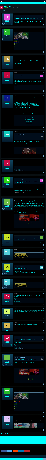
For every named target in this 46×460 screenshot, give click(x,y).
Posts (3, 24)
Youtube (29, 116)
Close (44, 458)
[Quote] (43, 25)
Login (27, 442)
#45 (43, 95)
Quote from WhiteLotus (19, 266)
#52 (43, 263)
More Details (41, 458)
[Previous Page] (1, 10)
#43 (43, 56)
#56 (43, 322)
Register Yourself (21, 442)
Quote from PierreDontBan (20, 337)
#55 (43, 308)
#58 (43, 354)
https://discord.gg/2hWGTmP (20, 88)
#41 (43, 13)
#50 (43, 234)
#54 (43, 293)
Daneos (9, 7)
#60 (43, 416)
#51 (43, 249)
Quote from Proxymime (19, 75)
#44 (43, 72)
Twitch (29, 115)
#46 (43, 131)
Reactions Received (4, 23)
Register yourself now (22, 439)
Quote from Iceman (18, 236)
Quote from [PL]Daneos (19, 16)
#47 (43, 160)
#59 (43, 388)
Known (20, 192)
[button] (1, 1)
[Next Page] (7, 10)
